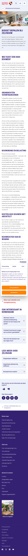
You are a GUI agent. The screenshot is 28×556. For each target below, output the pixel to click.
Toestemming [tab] (5, 266)
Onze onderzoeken (7, 457)
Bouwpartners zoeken (10, 371)
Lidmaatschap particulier (8, 460)
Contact (4, 476)
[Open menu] (24, 3)
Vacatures (4, 466)
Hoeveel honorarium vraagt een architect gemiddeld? (12, 331)
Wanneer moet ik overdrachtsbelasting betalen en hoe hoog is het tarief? (12, 321)
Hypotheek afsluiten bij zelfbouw (10, 365)
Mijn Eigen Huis (6, 482)
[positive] (4, 389)
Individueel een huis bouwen (11, 9)
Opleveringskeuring (7, 420)
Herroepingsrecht (6, 546)
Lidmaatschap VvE (6, 463)
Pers (3, 488)
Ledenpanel (5, 491)
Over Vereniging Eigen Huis (9, 448)
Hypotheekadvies (6, 426)
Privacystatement (6, 526)
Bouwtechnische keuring (8, 423)
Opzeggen (4, 540)
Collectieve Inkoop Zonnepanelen (11, 432)
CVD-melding (5, 535)
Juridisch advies (6, 429)
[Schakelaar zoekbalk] (16, 3)
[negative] (9, 389)
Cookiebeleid (5, 529)
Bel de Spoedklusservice (8, 435)
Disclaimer (4, 532)
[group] (7, 509)
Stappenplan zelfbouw (10, 358)
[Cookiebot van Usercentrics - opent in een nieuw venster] (20, 262)
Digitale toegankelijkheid (8, 494)
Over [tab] (23, 266)
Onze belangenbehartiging (9, 454)
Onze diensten (6, 451)
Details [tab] (14, 266)
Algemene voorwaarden (7, 537)
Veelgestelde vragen (7, 479)
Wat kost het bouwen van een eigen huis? (11, 340)
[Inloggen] (20, 3)
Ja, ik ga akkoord (14, 287)
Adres (3, 543)
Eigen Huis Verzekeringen (9, 438)
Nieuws (4, 485)
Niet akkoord (14, 292)
